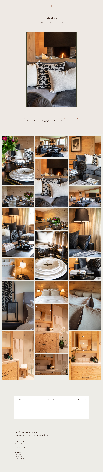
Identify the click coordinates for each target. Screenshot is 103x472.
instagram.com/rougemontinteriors (31, 435)
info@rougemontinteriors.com (28, 432)
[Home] (51, 7)
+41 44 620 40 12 (19, 448)
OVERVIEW (51, 399)
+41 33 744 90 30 (19, 459)
